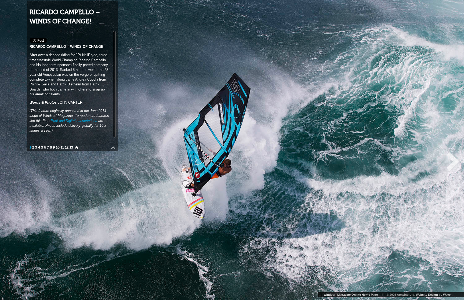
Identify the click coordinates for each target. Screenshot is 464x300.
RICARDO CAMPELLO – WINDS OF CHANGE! (65, 17)
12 (66, 147)
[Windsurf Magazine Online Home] (76, 147)
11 (62, 147)
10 (58, 147)
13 (71, 147)
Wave (447, 294)
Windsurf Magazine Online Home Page (351, 294)
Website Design (427, 294)
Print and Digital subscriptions (74, 121)
